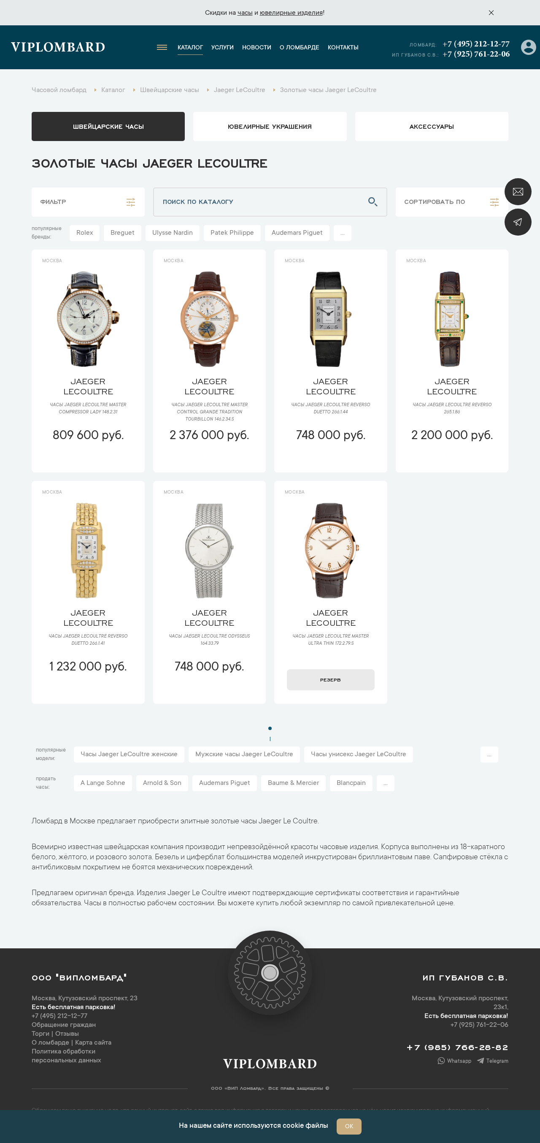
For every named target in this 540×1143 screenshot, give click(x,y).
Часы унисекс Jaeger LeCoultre (358, 754)
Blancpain (351, 783)
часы (245, 13)
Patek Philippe (232, 233)
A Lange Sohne (103, 783)
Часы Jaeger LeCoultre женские (129, 754)
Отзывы (67, 1034)
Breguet (123, 233)
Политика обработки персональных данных (66, 1056)
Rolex (84, 233)
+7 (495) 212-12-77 (476, 44)
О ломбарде (299, 48)
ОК (349, 1127)
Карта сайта (93, 1043)
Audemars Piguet (297, 233)
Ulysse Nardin (172, 233)
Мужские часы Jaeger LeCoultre (244, 754)
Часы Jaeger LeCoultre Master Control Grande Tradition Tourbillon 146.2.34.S (209, 412)
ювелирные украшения (270, 126)
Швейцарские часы (108, 126)
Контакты (343, 48)
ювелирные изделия (291, 13)
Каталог (190, 48)
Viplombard (58, 48)
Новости (256, 48)
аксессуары (432, 126)
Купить (88, 461)
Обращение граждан (64, 1025)
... (342, 233)
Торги (40, 1034)
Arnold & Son (162, 783)
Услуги (222, 48)
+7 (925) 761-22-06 (476, 54)
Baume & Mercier (293, 783)
